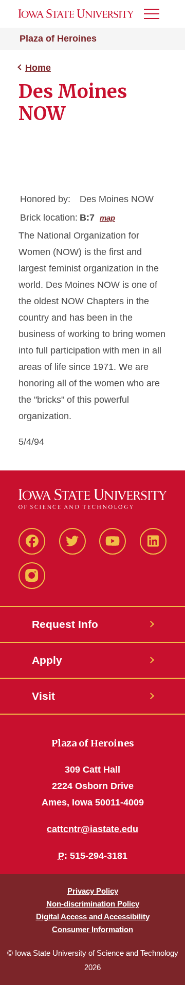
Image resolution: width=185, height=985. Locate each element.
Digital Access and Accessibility (93, 916)
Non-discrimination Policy (92, 903)
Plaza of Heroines (58, 38)
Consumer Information (92, 929)
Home (38, 68)
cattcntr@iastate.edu (92, 829)
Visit (43, 696)
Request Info (65, 624)
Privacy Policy (92, 891)
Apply (47, 660)
